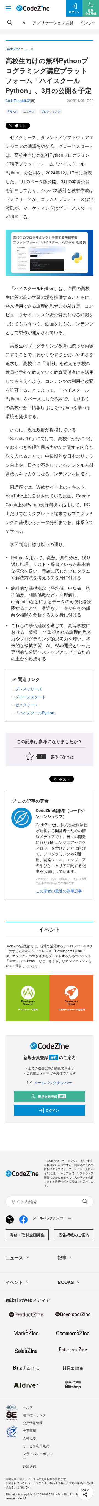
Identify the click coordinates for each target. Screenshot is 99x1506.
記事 (62, 1257)
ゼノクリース (26, 704)
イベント (14, 1282)
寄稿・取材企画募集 (27, 1235)
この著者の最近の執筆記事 (59, 890)
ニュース (28, 111)
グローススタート (30, 696)
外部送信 (29, 1466)
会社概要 (29, 1438)
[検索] (10, 22)
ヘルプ (28, 1407)
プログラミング (50, 111)
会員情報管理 (33, 1422)
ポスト (19, 125)
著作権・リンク (34, 1414)
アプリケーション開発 (53, 22)
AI (24, 22)
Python (12, 111)
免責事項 (29, 1430)
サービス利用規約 (36, 1445)
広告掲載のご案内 (74, 1235)
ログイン (52, 1110)
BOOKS (66, 1282)
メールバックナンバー (53, 1082)
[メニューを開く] (8, 8)
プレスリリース (28, 688)
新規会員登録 (51, 1096)
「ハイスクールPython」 (36, 712)
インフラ (88, 22)
